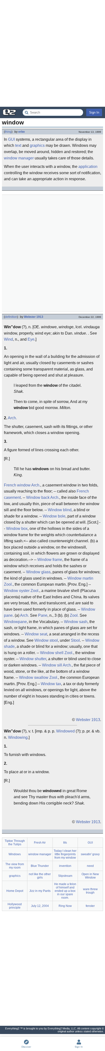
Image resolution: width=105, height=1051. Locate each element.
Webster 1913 (33, 317)
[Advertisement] (52, 53)
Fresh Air (40, 842)
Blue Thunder (40, 866)
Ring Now (65, 906)
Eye (31, 339)
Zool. (8, 584)
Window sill (52, 665)
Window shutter (33, 659)
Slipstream (65, 876)
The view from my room (14, 865)
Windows (15, 854)
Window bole (54, 516)
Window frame (49, 560)
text (18, 145)
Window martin (80, 578)
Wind (8, 339)
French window (17, 485)
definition (11, 317)
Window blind (60, 510)
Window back (38, 497)
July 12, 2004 (40, 906)
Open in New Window (90, 875)
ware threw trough (90, 890)
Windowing (18, 737)
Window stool (46, 640)
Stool (75, 640)
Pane (42, 615)
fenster (90, 906)
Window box (17, 528)
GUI (11, 139)
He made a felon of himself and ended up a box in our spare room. (65, 890)
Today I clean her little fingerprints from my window (65, 854)
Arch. (12, 418)
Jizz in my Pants (40, 891)
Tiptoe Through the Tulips (15, 842)
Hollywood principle (15, 906)
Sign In (94, 112)
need (90, 866)
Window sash (75, 622)
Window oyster (17, 591)
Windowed (65, 731)
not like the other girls (40, 875)
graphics (37, 145)
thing (8, 131)
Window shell (51, 653)
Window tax (51, 684)
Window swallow (33, 677)
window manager (19, 158)
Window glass (38, 572)
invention (65, 866)
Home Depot (14, 891)
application (87, 166)
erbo (21, 131)
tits (65, 842)
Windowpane (15, 622)
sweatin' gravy (90, 854)
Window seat (36, 634)
